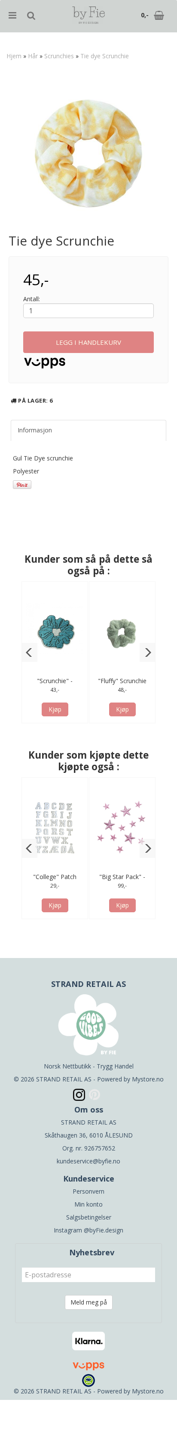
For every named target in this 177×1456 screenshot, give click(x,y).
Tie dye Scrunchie (104, 56)
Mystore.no (148, 1079)
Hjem (13, 56)
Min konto (88, 1204)
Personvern (88, 1191)
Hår (33, 56)
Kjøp (55, 709)
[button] (29, 652)
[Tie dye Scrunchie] (88, 153)
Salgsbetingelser (88, 1217)
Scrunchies (59, 56)
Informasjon (35, 430)
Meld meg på (88, 1302)
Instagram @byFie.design (88, 1230)
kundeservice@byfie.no (88, 1161)
